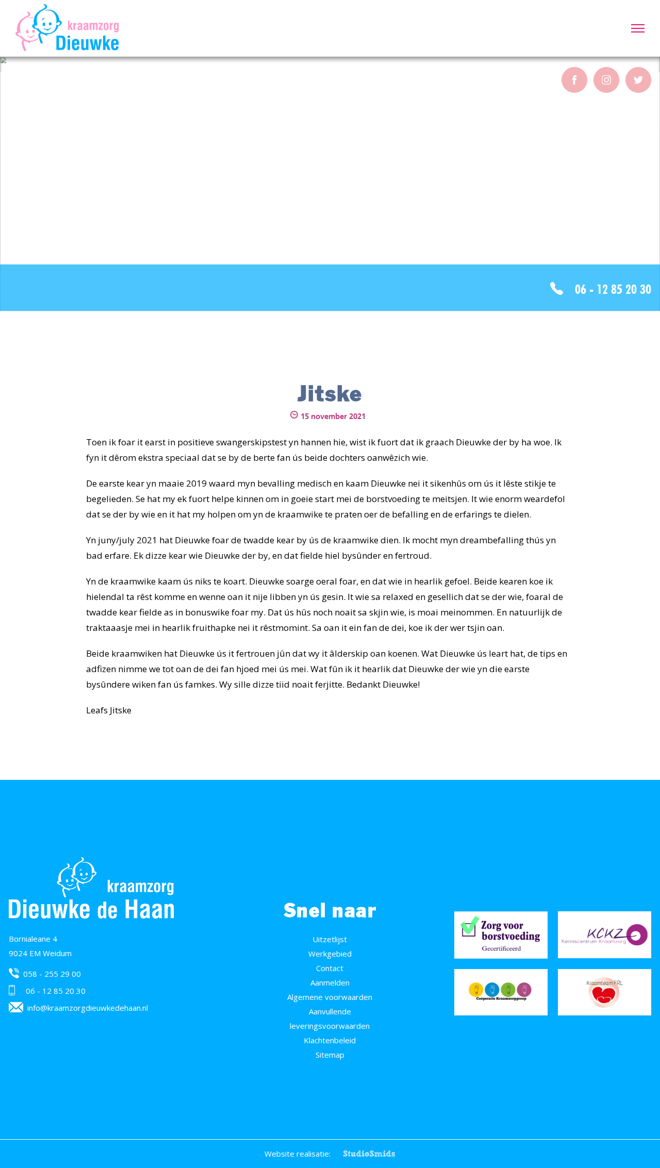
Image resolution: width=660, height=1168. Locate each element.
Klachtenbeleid (330, 1040)
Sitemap (330, 1054)
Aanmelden (330, 982)
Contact (329, 968)
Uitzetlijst (329, 939)
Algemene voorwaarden (329, 997)
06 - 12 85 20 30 (613, 289)
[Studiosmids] (369, 1153)
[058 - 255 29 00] (14, 973)
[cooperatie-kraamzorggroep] (501, 992)
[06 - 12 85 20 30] (15, 990)
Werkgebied (330, 953)
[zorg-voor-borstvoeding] (501, 934)
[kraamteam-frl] (604, 992)
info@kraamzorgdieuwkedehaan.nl (87, 1008)
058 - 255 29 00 (52, 974)
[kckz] (604, 934)
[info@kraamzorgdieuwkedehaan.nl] (16, 1007)
